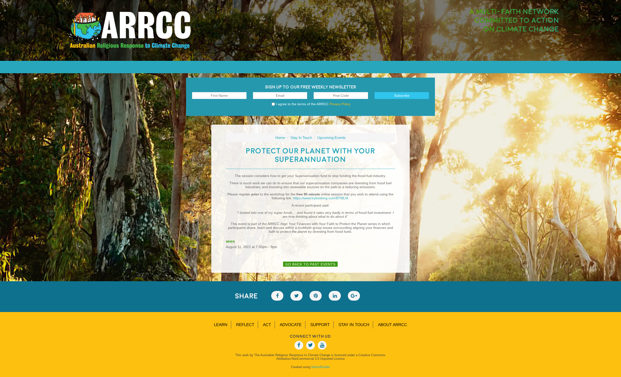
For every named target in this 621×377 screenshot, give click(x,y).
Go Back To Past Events (310, 264)
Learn (220, 324)
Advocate (291, 324)
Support (320, 324)
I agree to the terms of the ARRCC (313, 104)
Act (267, 324)
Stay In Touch (301, 138)
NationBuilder (320, 367)
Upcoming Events (331, 138)
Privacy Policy (340, 104)
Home (280, 138)
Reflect (245, 324)
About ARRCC (392, 324)
